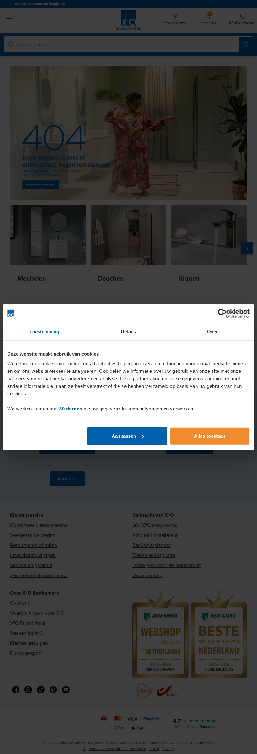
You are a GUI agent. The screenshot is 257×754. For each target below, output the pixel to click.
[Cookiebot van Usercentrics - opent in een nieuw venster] (222, 313)
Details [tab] (128, 331)
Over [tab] (212, 331)
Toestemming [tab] (44, 331)
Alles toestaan (209, 436)
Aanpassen (124, 436)
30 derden (70, 408)
